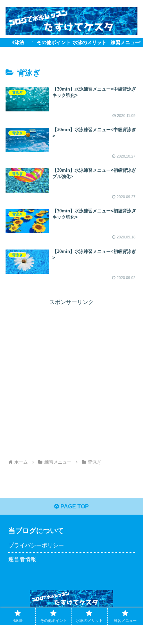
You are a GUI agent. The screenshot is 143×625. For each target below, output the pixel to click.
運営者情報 (22, 559)
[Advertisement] (71, 378)
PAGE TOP (74, 506)
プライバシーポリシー (36, 545)
